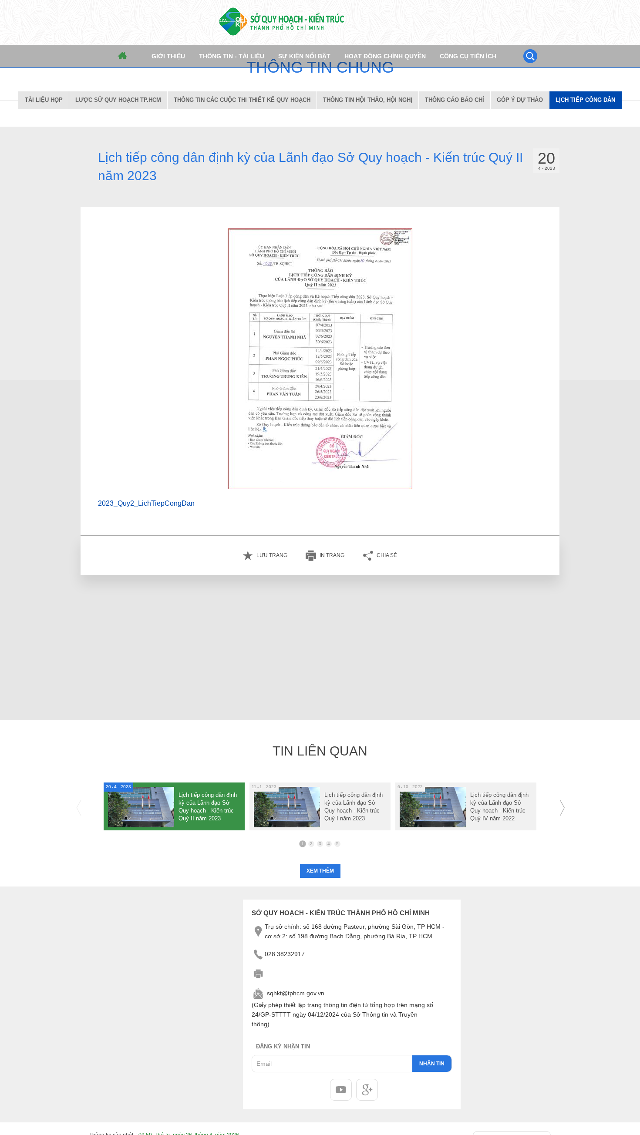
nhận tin (432, 1064)
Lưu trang (271, 555)
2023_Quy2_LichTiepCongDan (146, 503)
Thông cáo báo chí (454, 100)
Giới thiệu (168, 56)
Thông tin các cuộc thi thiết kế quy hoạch (242, 100)
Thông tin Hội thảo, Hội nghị (367, 100)
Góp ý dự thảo (520, 100)
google (367, 1090)
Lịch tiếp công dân (585, 100)
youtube (341, 1090)
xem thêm (320, 871)
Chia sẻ (387, 555)
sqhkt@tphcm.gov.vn (295, 993)
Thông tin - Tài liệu (231, 56)
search (530, 56)
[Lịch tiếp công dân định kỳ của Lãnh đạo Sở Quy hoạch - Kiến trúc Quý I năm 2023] (320, 806)
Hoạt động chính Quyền (385, 56)
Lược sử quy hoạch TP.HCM (118, 100)
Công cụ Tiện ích (468, 56)
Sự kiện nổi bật (304, 56)
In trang (332, 555)
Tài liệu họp (44, 100)
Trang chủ (122, 56)
